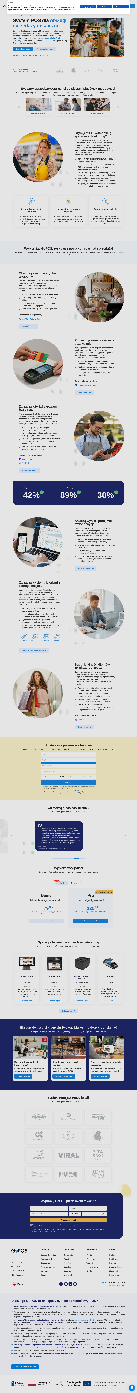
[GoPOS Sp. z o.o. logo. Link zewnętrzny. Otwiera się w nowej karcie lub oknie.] (10, 3)
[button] (132, 1388)
